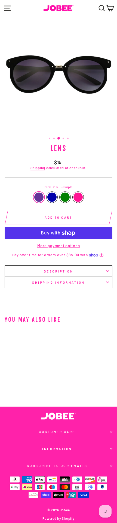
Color (58, 187)
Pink (78, 197)
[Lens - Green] (28, 388)
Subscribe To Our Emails (57, 466)
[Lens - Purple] (16, 388)
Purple (38, 197)
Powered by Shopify (58, 518)
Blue (52, 197)
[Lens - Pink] (34, 388)
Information (57, 449)
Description (58, 271)
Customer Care (57, 432)
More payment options (58, 245)
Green (65, 197)
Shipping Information (58, 282)
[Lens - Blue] (22, 388)
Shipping (37, 168)
